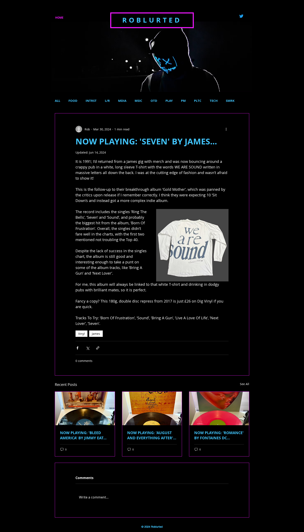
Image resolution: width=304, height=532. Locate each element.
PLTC (197, 101)
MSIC (138, 101)
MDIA (122, 101)
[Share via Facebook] (77, 348)
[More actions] (226, 129)
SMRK (230, 101)
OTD (154, 101)
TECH (214, 101)
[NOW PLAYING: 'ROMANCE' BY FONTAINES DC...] (219, 408)
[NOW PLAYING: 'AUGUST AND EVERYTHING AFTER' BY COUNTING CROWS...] (152, 408)
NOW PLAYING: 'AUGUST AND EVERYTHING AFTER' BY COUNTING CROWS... (150, 435)
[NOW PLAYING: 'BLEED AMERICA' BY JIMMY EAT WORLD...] (85, 408)
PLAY (169, 101)
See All (244, 384)
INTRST (91, 101)
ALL (57, 101)
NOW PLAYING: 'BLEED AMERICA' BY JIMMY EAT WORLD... (81, 435)
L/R (107, 101)
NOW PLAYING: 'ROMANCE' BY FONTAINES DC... (219, 435)
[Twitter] (241, 16)
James (96, 334)
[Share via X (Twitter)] (88, 348)
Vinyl (81, 334)
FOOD (72, 101)
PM (183, 101)
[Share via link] (98, 348)
